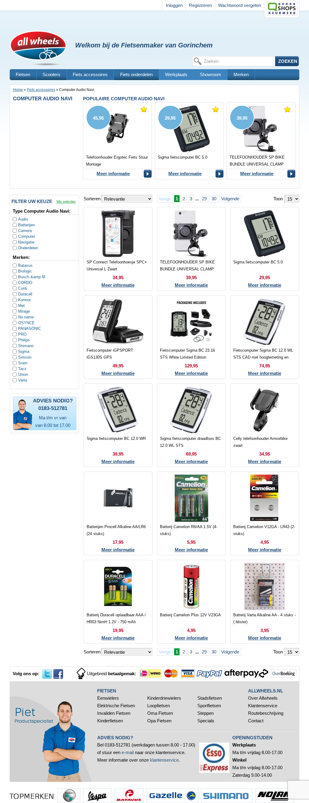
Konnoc (24, 300)
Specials (206, 720)
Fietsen (23, 74)
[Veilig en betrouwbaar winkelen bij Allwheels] (281, 9)
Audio (23, 219)
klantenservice (164, 760)
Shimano (25, 345)
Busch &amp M (31, 277)
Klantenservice (262, 705)
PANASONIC (29, 328)
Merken (241, 74)
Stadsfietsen (209, 698)
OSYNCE (26, 323)
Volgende (230, 198)
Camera (25, 230)
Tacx (22, 368)
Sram (22, 363)
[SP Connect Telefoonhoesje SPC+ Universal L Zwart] (118, 249)
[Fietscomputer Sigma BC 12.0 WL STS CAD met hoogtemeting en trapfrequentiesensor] (264, 337)
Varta (22, 380)
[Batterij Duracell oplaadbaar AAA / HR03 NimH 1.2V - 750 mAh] (118, 601)
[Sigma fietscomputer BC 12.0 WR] (118, 425)
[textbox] (238, 61)
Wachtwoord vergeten (239, 5)
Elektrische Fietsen (116, 705)
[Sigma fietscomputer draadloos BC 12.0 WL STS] (191, 425)
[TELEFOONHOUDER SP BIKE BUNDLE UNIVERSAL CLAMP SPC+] (261, 140)
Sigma (23, 351)
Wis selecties (66, 201)
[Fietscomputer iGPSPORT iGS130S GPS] (118, 337)
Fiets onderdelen (136, 74)
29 (204, 198)
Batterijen (26, 225)
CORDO (25, 282)
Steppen (205, 713)
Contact (255, 720)
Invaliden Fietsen (113, 713)
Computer (26, 236)
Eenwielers (108, 698)
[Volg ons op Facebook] (58, 674)
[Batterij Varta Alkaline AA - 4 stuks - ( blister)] (264, 601)
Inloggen (174, 5)
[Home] (41, 29)
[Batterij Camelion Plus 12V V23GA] (191, 601)
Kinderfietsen (110, 720)
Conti (22, 288)
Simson (24, 357)
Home (18, 90)
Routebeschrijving (265, 713)
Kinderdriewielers (164, 698)
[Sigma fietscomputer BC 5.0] (189, 140)
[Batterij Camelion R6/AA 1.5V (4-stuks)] (191, 513)
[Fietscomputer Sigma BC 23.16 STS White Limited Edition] (191, 337)
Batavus (25, 265)
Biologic (25, 271)
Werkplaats (176, 74)
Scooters (51, 74)
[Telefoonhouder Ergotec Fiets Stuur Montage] (117, 140)
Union (23, 374)
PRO (22, 334)
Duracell (25, 294)
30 (214, 198)
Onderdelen (28, 248)
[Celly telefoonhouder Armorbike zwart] (264, 425)
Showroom (210, 74)
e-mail (128, 752)
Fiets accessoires (90, 74)
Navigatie (26, 242)
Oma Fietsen (160, 713)
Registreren (200, 5)
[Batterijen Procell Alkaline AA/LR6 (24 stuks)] (118, 513)
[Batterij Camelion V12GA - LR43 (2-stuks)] (264, 513)
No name (26, 317)
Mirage (24, 311)
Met (21, 305)
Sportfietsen (209, 705)
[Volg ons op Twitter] (47, 674)
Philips (24, 340)
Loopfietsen (158, 705)
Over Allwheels (263, 698)
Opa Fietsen (159, 720)
